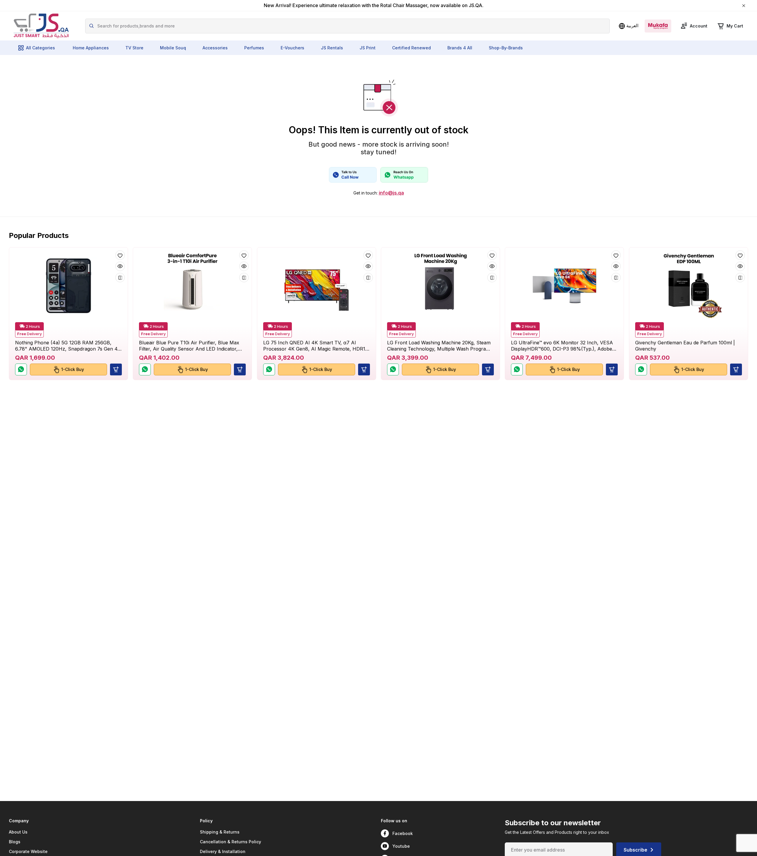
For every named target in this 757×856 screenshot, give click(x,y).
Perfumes (254, 47)
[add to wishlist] (120, 255)
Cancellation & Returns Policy (230, 841)
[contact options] (353, 175)
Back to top (725, 847)
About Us (18, 831)
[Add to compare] (120, 277)
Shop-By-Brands (506, 47)
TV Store (134, 47)
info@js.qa (391, 193)
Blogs (14, 841)
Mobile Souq (173, 47)
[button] (116, 369)
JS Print (368, 47)
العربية (632, 25)
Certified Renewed (411, 47)
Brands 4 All (459, 47)
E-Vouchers (292, 47)
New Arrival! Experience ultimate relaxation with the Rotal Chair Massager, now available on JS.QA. (373, 5)
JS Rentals (332, 47)
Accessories (215, 47)
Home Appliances (91, 47)
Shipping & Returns (220, 831)
